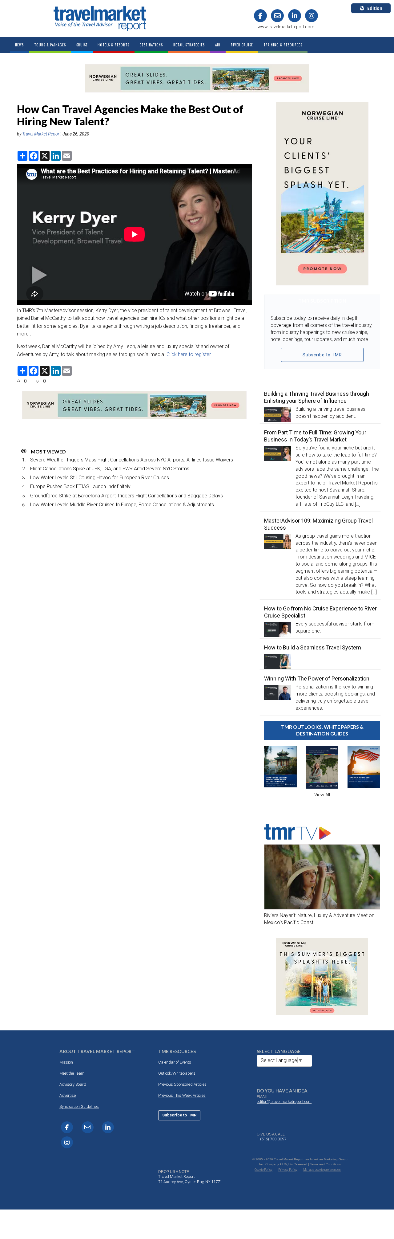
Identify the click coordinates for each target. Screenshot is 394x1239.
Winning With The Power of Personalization (316, 678)
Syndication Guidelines (79, 1106)
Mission (66, 1062)
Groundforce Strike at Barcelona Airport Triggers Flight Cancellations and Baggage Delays (126, 496)
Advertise (67, 1095)
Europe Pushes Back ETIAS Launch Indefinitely (80, 486)
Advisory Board (72, 1084)
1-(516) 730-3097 (271, 1139)
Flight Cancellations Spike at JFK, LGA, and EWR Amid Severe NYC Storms (109, 469)
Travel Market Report (41, 133)
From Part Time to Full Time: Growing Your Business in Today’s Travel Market (315, 436)
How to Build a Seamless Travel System (312, 647)
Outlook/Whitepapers (176, 1073)
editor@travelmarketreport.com (284, 1101)
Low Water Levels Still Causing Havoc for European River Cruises (99, 477)
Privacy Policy (287, 1169)
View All (322, 795)
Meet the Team (71, 1073)
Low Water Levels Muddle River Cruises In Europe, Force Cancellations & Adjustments (122, 505)
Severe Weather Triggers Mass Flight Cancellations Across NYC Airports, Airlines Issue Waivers (131, 460)
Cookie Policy (263, 1169)
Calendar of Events (174, 1062)
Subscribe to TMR (322, 354)
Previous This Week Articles (182, 1095)
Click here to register (189, 354)
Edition (374, 8)
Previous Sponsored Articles (182, 1084)
